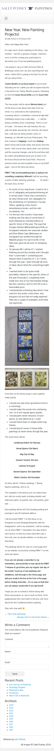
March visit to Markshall (19, 695)
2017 (11, 724)
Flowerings (13, 693)
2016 (11, 727)
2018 (11, 722)
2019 (11, 719)
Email (7, 662)
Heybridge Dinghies (17, 687)
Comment (9, 639)
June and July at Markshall (20, 684)
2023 (11, 708)
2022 (11, 710)
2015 (11, 730)
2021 (11, 713)
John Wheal (20, 739)
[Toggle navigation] (6, 18)
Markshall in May (16, 690)
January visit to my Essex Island (32, 617)
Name (8, 651)
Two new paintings (16, 614)
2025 (11, 705)
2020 (11, 716)
